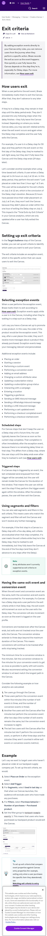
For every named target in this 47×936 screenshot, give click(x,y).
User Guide (6, 17)
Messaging (16, 17)
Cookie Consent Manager (24, 928)
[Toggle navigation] (44, 8)
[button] (26, 3)
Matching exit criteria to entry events (26, 884)
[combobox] (35, 8)
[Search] (30, 8)
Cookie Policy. (11, 922)
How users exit (27, 73)
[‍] (10, 3)
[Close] (42, 890)
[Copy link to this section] (31, 28)
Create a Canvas (36, 17)
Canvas (25, 17)
